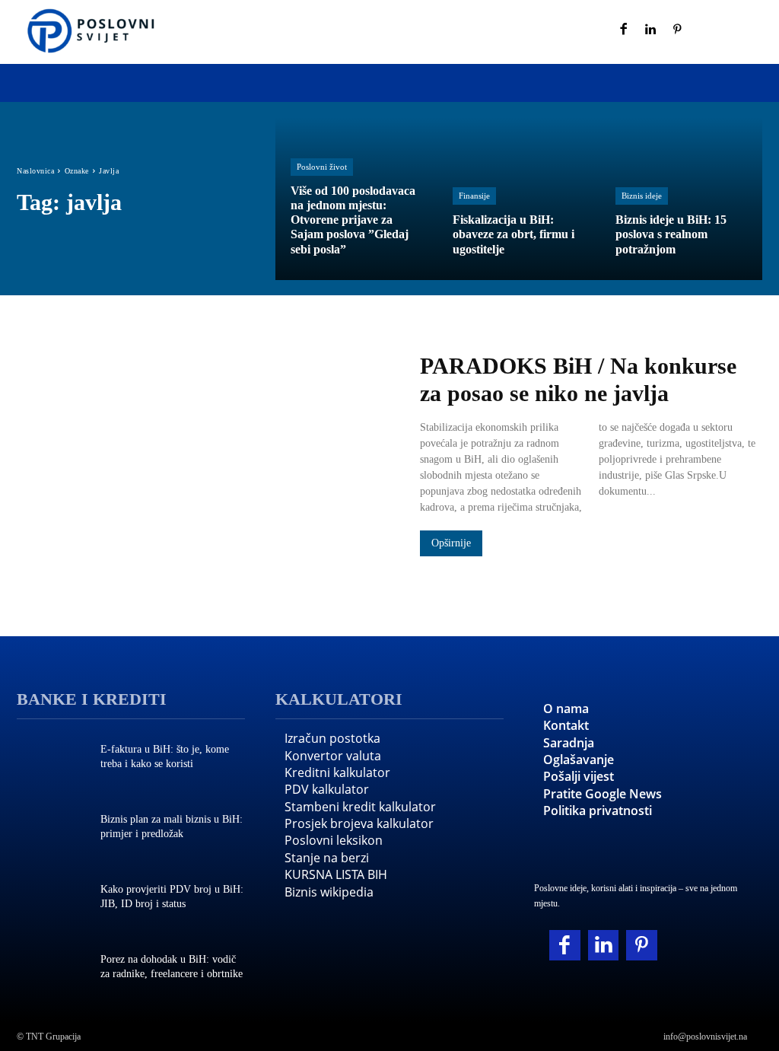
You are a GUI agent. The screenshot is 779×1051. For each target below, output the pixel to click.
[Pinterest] (678, 30)
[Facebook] (624, 30)
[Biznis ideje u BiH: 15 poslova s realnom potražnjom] (681, 198)
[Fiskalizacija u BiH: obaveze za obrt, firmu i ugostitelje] (518, 198)
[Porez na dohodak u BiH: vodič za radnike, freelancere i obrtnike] (51, 968)
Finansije (474, 195)
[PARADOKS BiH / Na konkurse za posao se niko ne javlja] (203, 456)
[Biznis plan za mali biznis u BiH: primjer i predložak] (51, 828)
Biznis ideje (642, 195)
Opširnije (451, 543)
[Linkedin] (651, 30)
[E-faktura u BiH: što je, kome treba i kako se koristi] (51, 758)
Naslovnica (35, 171)
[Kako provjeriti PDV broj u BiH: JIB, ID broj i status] (51, 898)
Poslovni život (322, 166)
